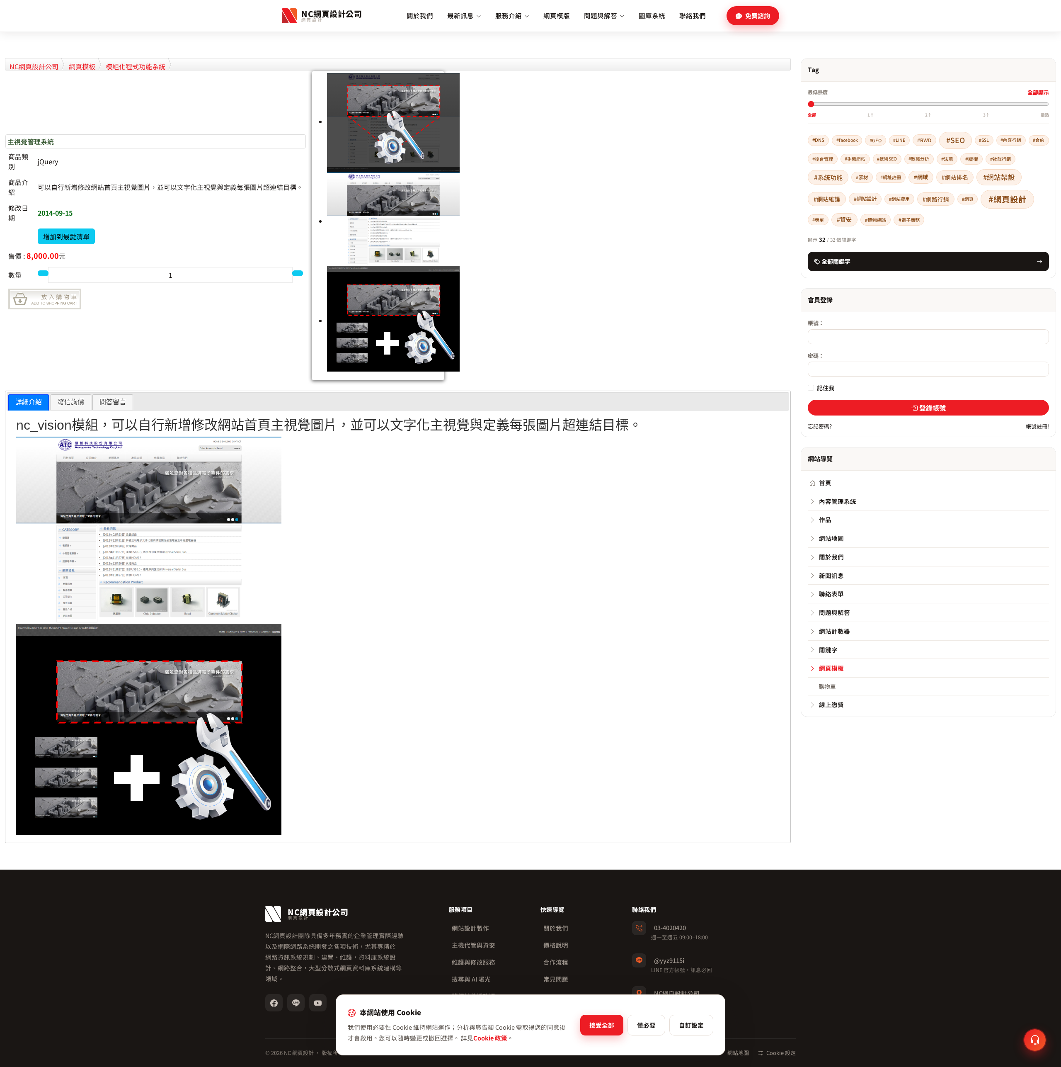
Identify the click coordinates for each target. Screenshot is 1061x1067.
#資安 (844, 219)
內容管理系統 (837, 501)
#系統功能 (828, 177)
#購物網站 (875, 219)
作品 (825, 519)
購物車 (827, 686)
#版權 (971, 158)
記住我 (825, 388)
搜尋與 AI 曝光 (471, 979)
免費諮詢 (757, 15)
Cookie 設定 (781, 1053)
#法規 (947, 159)
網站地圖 (831, 538)
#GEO (876, 140)
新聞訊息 (831, 575)
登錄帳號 (932, 408)
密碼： (816, 356)
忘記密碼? (820, 426)
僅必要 (646, 1025)
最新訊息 (460, 15)
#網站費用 (899, 198)
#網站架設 (999, 177)
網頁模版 (556, 15)
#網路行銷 (936, 199)
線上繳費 (831, 704)
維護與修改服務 (473, 962)
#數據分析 (918, 159)
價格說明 (555, 945)
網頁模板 (82, 66)
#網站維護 (827, 198)
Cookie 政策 (490, 1037)
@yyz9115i (669, 960)
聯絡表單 (831, 593)
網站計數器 (834, 631)
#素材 (862, 177)
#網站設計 (865, 198)
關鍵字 (828, 649)
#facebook (847, 140)
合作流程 (555, 962)
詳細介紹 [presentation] (28, 402)
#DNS (818, 139)
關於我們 (420, 15)
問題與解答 (600, 15)
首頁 (825, 482)
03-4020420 (670, 927)
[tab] (28, 402)
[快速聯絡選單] (1035, 1040)
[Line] (296, 1002)
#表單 (818, 219)
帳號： (816, 323)
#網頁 (968, 199)
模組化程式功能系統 (135, 66)
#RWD (924, 139)
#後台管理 (822, 159)
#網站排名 (955, 177)
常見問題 (555, 979)
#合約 (1038, 140)
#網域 (921, 177)
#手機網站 (855, 159)
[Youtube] (318, 1002)
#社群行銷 (1000, 159)
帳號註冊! (1037, 426)
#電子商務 (909, 219)
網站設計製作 (470, 928)
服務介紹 (508, 15)
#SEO (955, 140)
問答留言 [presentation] (112, 402)
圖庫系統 (652, 15)
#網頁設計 (1007, 199)
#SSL (984, 140)
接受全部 (601, 1025)
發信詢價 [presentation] (71, 402)
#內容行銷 (1010, 140)
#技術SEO (887, 159)
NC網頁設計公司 (34, 66)
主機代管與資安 (473, 945)
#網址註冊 (890, 177)
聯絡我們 (692, 15)
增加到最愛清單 (66, 236)
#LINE (899, 140)
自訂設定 (691, 1025)
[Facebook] (274, 1002)
